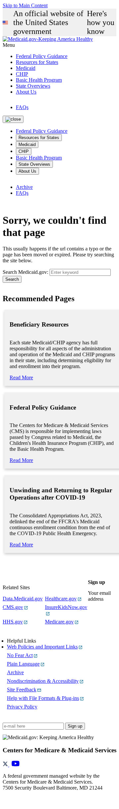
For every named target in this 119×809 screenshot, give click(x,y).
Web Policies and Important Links (42, 647)
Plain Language (23, 664)
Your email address (99, 596)
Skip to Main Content (25, 5)
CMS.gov (13, 607)
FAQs (22, 107)
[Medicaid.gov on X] (6, 764)
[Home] (48, 39)
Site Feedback (21, 689)
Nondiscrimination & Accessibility (43, 681)
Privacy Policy (22, 706)
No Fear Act (20, 655)
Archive (24, 187)
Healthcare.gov (61, 598)
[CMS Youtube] (15, 764)
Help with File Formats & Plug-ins (43, 698)
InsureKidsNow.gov (66, 607)
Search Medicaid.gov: (25, 272)
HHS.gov (13, 621)
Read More (21, 377)
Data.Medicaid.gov (23, 598)
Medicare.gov (59, 621)
